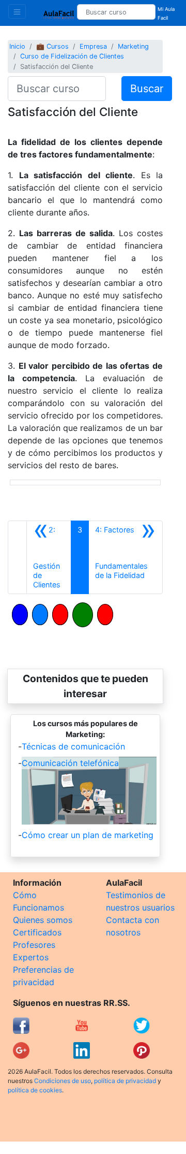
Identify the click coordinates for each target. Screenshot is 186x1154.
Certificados (37, 932)
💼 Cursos (52, 46)
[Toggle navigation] (17, 11)
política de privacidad (125, 1081)
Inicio (17, 46)
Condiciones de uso (62, 1081)
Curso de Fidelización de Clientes (72, 56)
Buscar (146, 88)
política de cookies (35, 1090)
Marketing (133, 46)
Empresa (93, 46)
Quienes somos (42, 920)
